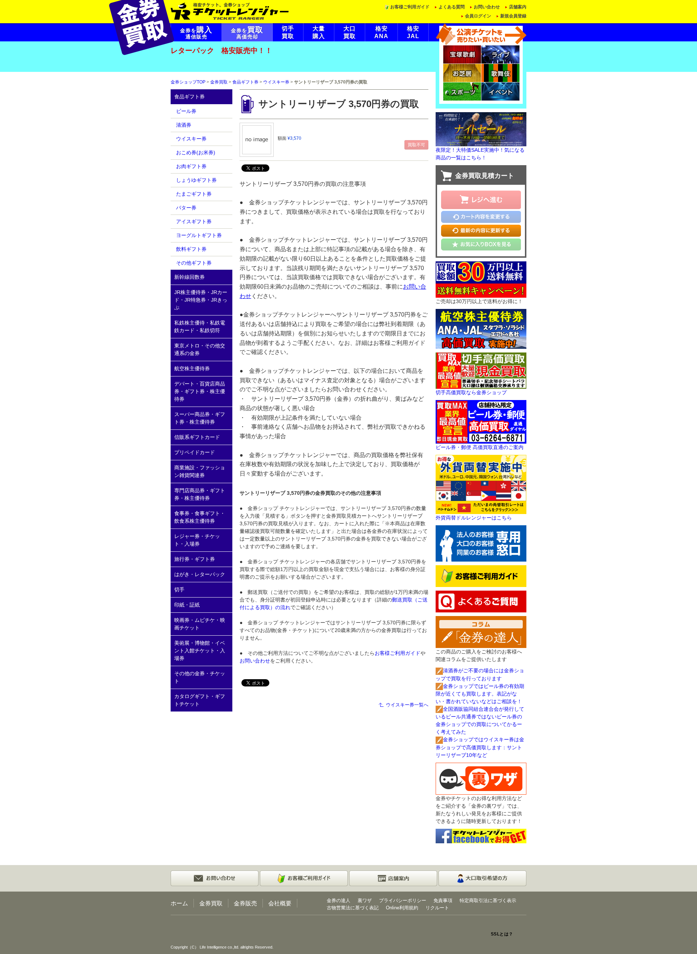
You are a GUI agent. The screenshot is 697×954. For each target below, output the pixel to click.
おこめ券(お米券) (195, 152)
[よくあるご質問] (481, 601)
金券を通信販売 (196, 32)
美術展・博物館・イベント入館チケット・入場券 (199, 650)
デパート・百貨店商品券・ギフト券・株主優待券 (199, 391)
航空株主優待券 (192, 368)
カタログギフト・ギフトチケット (199, 700)
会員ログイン (478, 16)
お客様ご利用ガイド (409, 6)
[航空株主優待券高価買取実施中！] (481, 328)
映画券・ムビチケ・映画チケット (199, 624)
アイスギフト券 (194, 221)
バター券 (186, 208)
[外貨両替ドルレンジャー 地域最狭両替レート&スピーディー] (481, 484)
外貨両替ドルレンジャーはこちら (474, 518)
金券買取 (219, 82)
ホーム (179, 903)
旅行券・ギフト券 (194, 559)
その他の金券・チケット (199, 677)
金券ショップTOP (188, 82)
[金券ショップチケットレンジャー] (230, 10)
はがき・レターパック (199, 574)
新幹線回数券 (189, 277)
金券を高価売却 (247, 32)
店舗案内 (517, 6)
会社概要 (280, 903)
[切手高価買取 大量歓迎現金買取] (481, 370)
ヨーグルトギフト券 (199, 235)
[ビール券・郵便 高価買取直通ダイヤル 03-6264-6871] (481, 421)
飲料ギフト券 (191, 249)
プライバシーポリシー (402, 900)
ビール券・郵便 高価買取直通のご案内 (479, 447)
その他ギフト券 (194, 263)
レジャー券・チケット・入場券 (197, 540)
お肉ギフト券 (191, 166)
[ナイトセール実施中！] (481, 129)
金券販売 (245, 903)
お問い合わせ (487, 6)
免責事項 (442, 900)
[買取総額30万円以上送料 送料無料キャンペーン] (481, 279)
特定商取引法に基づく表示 (488, 900)
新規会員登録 (513, 16)
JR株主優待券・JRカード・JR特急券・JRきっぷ (200, 299)
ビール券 (186, 111)
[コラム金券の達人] (481, 632)
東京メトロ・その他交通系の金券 (199, 349)
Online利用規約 (402, 907)
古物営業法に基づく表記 (353, 907)
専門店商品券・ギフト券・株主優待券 (199, 494)
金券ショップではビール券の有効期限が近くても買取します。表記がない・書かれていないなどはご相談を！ (480, 693)
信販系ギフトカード (197, 437)
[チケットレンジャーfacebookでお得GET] (481, 835)
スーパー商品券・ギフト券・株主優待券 (199, 418)
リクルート (437, 907)
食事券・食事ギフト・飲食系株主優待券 (199, 517)
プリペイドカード (194, 452)
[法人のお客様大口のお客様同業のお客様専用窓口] (481, 543)
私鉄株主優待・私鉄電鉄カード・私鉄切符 (199, 326)
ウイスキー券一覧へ (407, 705)
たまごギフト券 (194, 194)
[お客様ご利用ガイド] (481, 576)
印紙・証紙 (187, 605)
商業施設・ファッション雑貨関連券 (199, 471)
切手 (179, 589)
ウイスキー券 (276, 82)
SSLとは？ (502, 934)
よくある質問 (452, 6)
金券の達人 (338, 900)
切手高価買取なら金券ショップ (471, 392)
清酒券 (183, 125)
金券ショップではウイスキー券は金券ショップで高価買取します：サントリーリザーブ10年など (480, 747)
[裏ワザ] (481, 778)
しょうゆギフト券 (196, 180)
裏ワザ (365, 900)
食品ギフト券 (245, 82)
